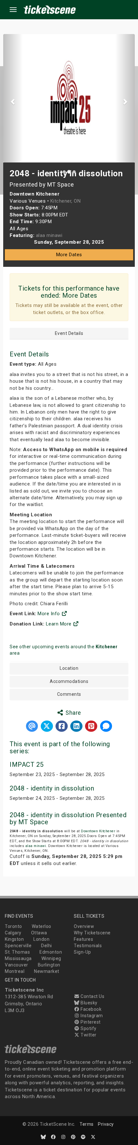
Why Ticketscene (92, 932)
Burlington (49, 964)
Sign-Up (82, 952)
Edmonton (50, 952)
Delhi (46, 945)
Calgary (13, 932)
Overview (84, 926)
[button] (13, 98)
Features (83, 939)
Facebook (90, 1009)
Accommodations (69, 681)
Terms (87, 1124)
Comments (69, 694)
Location (69, 668)
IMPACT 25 (27, 764)
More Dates (69, 255)
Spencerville (18, 945)
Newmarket (46, 971)
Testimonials (88, 945)
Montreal (14, 971)
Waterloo (41, 926)
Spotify (88, 1028)
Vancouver (16, 964)
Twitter (88, 1034)
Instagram (91, 1015)
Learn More (59, 624)
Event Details (69, 333)
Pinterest (90, 1022)
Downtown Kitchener (98, 831)
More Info (49, 613)
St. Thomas (17, 952)
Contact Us (92, 996)
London (41, 939)
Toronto (13, 926)
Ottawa (39, 932)
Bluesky (89, 1002)
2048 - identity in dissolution (52, 788)
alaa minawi (35, 846)
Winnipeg (51, 958)
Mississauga (18, 958)
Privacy (106, 1124)
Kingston (14, 939)
